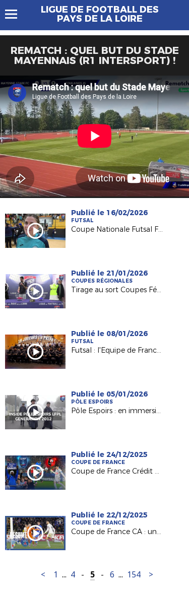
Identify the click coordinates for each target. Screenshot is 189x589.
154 (134, 574)
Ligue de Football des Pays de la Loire (100, 14)
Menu (16, 14)
